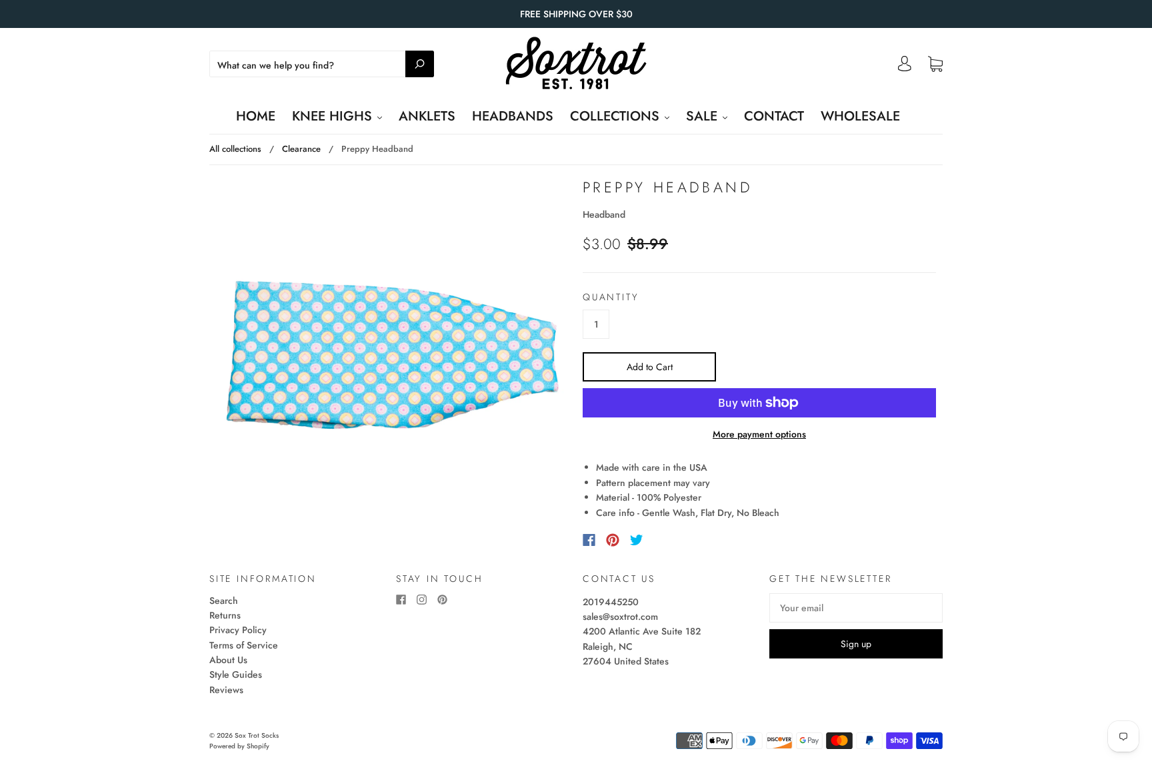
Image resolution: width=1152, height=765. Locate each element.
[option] (392, 354)
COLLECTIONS (616, 116)
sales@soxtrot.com (620, 616)
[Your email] (856, 608)
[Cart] (935, 64)
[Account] (904, 67)
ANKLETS (427, 116)
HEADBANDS (512, 116)
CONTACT (774, 116)
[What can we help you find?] (321, 65)
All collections (235, 148)
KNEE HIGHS (334, 116)
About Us (228, 659)
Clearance (301, 148)
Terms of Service (243, 645)
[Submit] (419, 64)
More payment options (759, 434)
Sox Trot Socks (257, 735)
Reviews (226, 689)
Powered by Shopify (239, 746)
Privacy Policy (238, 630)
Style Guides (235, 674)
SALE (703, 116)
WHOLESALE (860, 116)
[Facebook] (589, 540)
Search (223, 600)
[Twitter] (637, 540)
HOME (255, 116)
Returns (225, 615)
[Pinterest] (613, 540)
